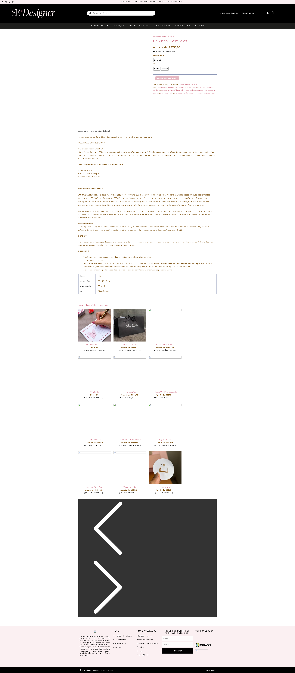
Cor (155, 64)
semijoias (169, 96)
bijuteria (170, 87)
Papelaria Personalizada (140, 25)
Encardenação (163, 25)
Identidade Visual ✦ (99, 25)
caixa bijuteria (192, 87)
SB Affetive (200, 25)
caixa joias (202, 87)
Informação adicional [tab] (100, 131)
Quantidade (158, 55)
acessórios (162, 87)
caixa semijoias (167, 90)
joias (208, 93)
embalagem (200, 90)
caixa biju (182, 87)
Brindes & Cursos (182, 25)
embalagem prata (181, 93)
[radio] (157, 60)
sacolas (162, 96)
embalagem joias (166, 93)
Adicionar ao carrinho (167, 78)
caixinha (176, 90)
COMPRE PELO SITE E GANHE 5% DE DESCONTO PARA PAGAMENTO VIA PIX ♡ (151, 1)
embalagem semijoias (197, 93)
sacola (155, 96)
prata (213, 93)
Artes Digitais (119, 25)
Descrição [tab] (83, 131)
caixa (176, 87)
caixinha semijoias (187, 90)
